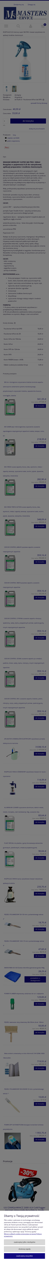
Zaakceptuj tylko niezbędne (24, 1242)
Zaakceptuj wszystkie (24, 1256)
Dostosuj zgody (25, 1249)
